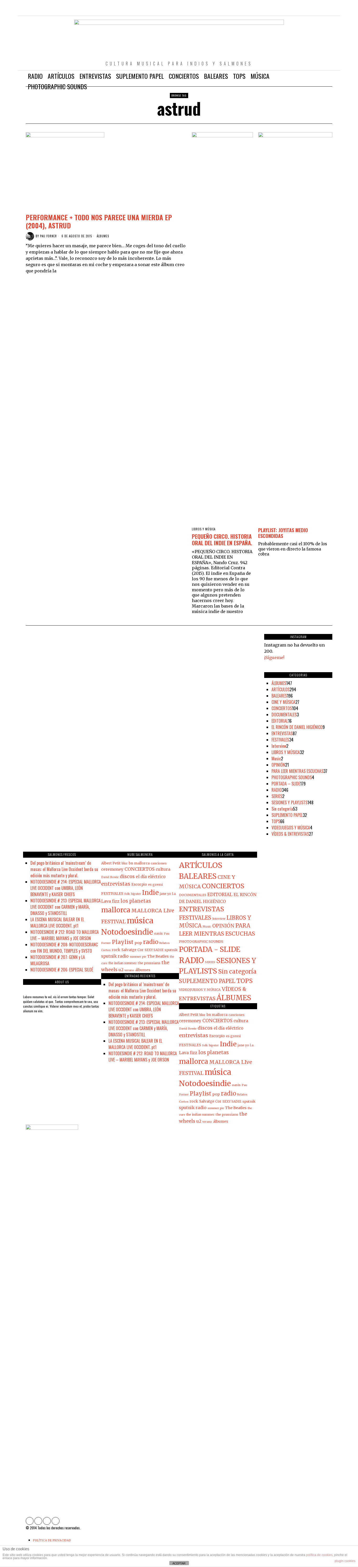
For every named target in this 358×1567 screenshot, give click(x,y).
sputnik (171, 950)
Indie (150, 892)
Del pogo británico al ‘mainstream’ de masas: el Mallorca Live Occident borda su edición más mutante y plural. (64, 869)
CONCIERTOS (282, 708)
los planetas (136, 901)
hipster (136, 894)
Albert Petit (111, 863)
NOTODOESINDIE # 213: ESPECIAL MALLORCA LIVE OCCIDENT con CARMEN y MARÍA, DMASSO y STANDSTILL (65, 906)
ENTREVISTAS (282, 733)
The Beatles (158, 956)
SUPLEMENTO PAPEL (287, 815)
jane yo (165, 894)
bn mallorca (139, 863)
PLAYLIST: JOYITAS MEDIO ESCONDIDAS (283, 532)
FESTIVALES (280, 740)
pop (138, 942)
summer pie (138, 956)
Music (276, 758)
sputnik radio (115, 956)
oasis (158, 933)
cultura (163, 869)
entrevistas (115, 883)
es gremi (155, 884)
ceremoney (112, 869)
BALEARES (279, 696)
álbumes (142, 970)
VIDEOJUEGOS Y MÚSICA (291, 827)
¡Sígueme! (274, 657)
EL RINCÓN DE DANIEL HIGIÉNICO (297, 727)
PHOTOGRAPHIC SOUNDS (292, 777)
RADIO (277, 790)
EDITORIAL (280, 721)
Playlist (122, 942)
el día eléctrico (151, 876)
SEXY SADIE (154, 950)
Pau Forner (48, 236)
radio (150, 942)
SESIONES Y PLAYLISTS (289, 802)
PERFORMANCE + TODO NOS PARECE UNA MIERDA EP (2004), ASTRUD (99, 221)
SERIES (277, 796)
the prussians (149, 963)
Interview (279, 746)
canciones (159, 863)
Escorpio (139, 884)
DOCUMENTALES (284, 714)
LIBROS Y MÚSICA (203, 529)
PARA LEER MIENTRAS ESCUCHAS (297, 771)
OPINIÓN (278, 765)
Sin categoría (282, 809)
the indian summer (123, 963)
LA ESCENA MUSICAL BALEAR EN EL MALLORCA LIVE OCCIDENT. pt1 (57, 922)
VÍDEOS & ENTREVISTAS (290, 834)
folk (127, 894)
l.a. (174, 894)
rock (116, 949)
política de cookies (319, 1555)
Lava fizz (110, 901)
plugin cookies (345, 1561)
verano (129, 970)
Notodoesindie (127, 932)
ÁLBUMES (103, 236)
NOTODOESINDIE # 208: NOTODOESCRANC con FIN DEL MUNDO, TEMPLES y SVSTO (64, 947)
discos (127, 876)
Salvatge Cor (132, 950)
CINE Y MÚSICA (283, 702)
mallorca (115, 910)
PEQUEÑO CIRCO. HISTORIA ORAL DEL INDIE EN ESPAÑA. (222, 539)
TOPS (276, 821)
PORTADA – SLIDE (286, 783)
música (140, 920)
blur (125, 863)
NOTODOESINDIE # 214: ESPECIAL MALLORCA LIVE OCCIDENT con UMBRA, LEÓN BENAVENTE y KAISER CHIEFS (65, 888)
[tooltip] (306, 10)
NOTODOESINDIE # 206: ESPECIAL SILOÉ (61, 970)
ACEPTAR (179, 1563)
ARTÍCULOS (281, 689)
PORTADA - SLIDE (209, 949)
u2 (120, 969)
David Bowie (110, 877)
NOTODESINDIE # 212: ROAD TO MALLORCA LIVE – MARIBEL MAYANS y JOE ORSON (64, 935)
